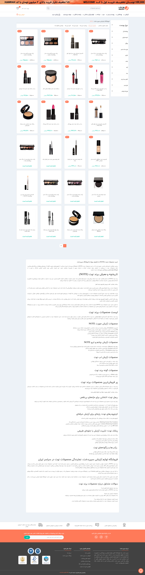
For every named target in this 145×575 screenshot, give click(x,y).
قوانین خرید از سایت (85, 567)
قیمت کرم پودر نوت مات (102, 299)
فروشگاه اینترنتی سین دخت (101, 21)
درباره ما (69, 553)
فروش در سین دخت (85, 556)
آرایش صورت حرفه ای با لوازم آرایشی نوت (100, 392)
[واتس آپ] (96, 537)
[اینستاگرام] (101, 537)
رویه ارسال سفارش (85, 561)
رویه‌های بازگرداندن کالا (84, 564)
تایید (27, 537)
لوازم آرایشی (98, 317)
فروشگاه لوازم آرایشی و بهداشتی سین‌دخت (107, 270)
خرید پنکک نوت (41, 299)
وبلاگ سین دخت (67, 556)
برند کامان (98, 471)
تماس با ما (87, 553)
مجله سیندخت (67, 15)
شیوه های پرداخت (85, 558)
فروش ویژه (21, 15)
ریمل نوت (115, 346)
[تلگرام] (106, 537)
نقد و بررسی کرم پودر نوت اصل (102, 284)
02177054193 (64, 572)
